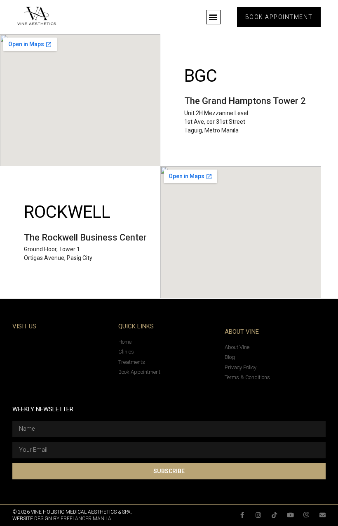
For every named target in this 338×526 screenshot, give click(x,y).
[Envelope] (322, 515)
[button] (213, 17)
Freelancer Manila (86, 518)
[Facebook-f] (242, 515)
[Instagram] (258, 515)
